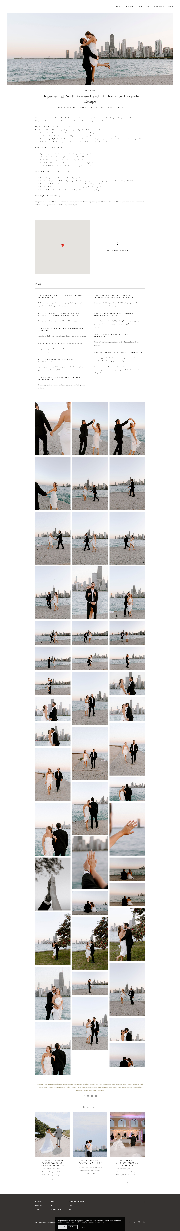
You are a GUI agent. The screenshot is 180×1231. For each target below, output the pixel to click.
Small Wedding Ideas (124, 1087)
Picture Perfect (88, 1090)
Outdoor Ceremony (81, 1087)
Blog (147, 6)
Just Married (104, 1087)
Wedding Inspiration (133, 1084)
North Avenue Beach (50, 1084)
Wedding (59, 1172)
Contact (139, 6)
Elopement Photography (109, 1084)
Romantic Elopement (96, 1084)
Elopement (70, 108)
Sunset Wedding (113, 1087)
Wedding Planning (114, 108)
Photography (96, 108)
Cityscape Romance (59, 1087)
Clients (52, 1201)
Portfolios (119, 6)
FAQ (70, 1205)
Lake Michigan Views (94, 1087)
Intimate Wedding (73, 1084)
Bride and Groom (122, 1084)
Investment (129, 6)
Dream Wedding (48, 1087)
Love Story (133, 1087)
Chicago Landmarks (98, 1090)
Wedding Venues (58, 1175)
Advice (59, 108)
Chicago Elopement (62, 1084)
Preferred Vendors (158, 6)
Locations (82, 108)
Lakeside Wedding (84, 1084)
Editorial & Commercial (76, 1201)
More (170, 6)
